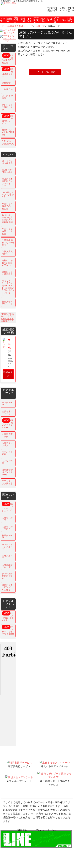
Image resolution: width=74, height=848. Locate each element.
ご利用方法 (7, 89)
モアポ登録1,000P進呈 (8, 617)
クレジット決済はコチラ (7, 107)
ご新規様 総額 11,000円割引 (8, 242)
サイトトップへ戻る (44, 72)
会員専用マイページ (7, 412)
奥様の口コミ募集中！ (7, 273)
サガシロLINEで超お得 (7, 59)
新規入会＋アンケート (7, 302)
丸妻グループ (7, 557)
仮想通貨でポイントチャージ (7, 472)
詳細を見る (8, 374)
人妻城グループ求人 (7, 527)
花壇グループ (7, 536)
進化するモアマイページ (7, 424)
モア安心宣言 (7, 462)
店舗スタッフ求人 (7, 444)
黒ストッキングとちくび (7, 507)
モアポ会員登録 (7, 453)
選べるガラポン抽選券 (7, 162)
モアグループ (7, 403)
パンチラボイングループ (7, 546)
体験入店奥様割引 (7, 252)
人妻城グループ (7, 518)
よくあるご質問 (7, 97)
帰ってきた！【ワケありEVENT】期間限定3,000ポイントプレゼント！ (8, 288)
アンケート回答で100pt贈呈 (8, 630)
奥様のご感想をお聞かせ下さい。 (7, 262)
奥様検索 (6, 83)
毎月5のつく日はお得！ (8, 171)
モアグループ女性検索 (7, 482)
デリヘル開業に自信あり (7, 576)
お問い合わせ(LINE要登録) (8, 132)
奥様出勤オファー (7, 73)
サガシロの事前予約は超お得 (7, 206)
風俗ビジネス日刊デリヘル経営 (7, 587)
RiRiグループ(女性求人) (8, 142)
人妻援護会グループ (7, 566)
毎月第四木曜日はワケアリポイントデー (7, 182)
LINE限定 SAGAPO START (8, 195)
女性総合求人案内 (7, 435)
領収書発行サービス (7, 120)
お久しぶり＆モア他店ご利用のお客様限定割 (7, 219)
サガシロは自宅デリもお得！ (7, 231)
